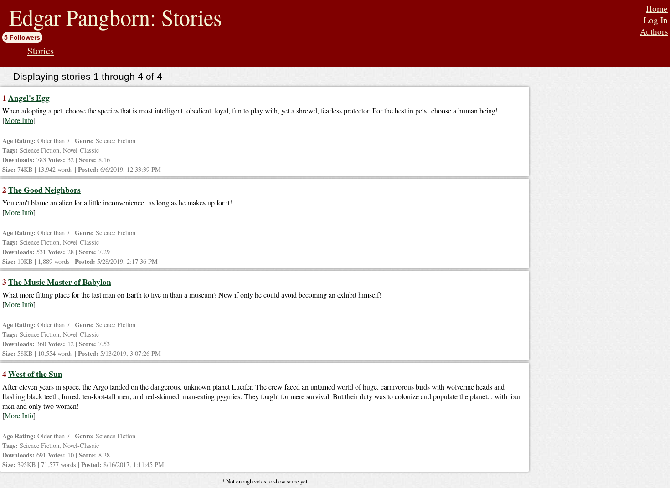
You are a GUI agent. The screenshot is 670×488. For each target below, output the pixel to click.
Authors (654, 31)
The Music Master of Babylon (59, 282)
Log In (656, 20)
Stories (40, 50)
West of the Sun (35, 374)
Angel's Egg (29, 97)
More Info (19, 120)
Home (657, 8)
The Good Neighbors (44, 189)
